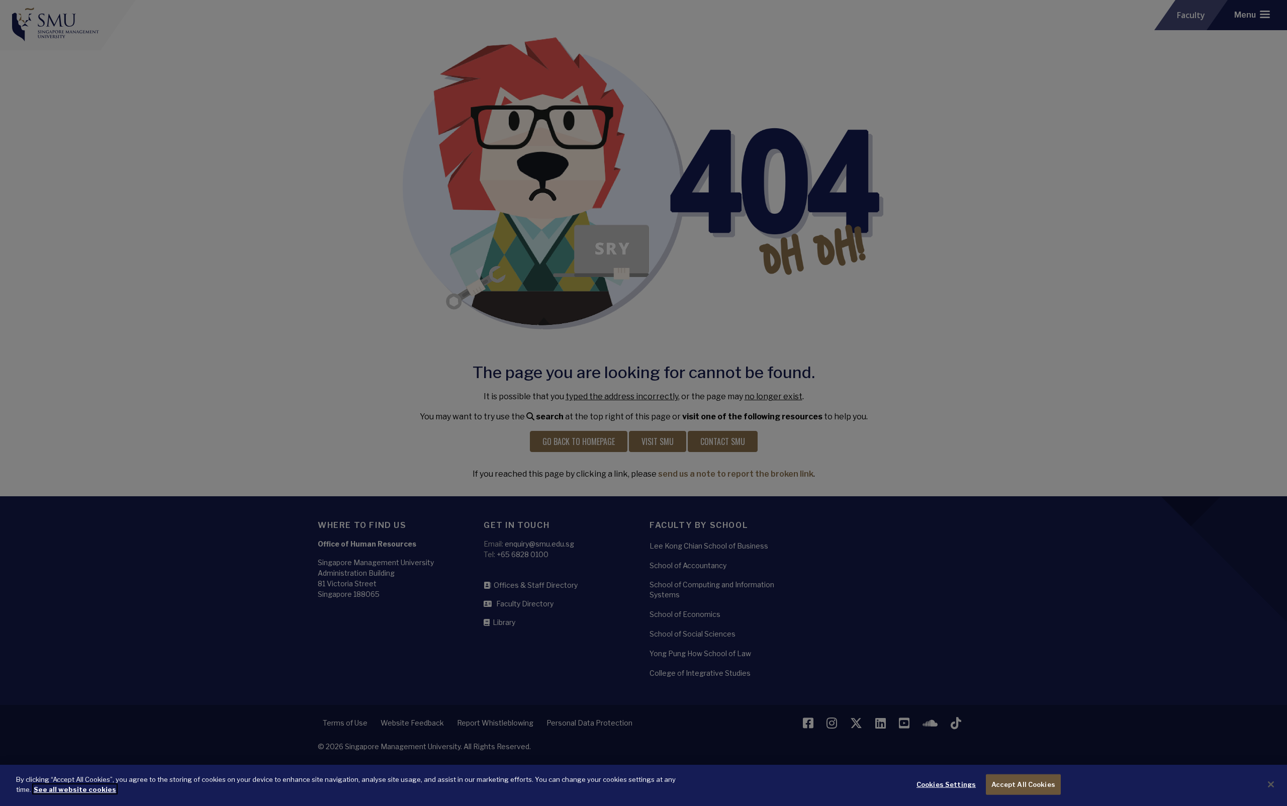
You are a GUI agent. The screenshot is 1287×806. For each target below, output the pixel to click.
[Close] (1271, 784)
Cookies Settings (946, 784)
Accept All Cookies (1023, 784)
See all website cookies (75, 789)
